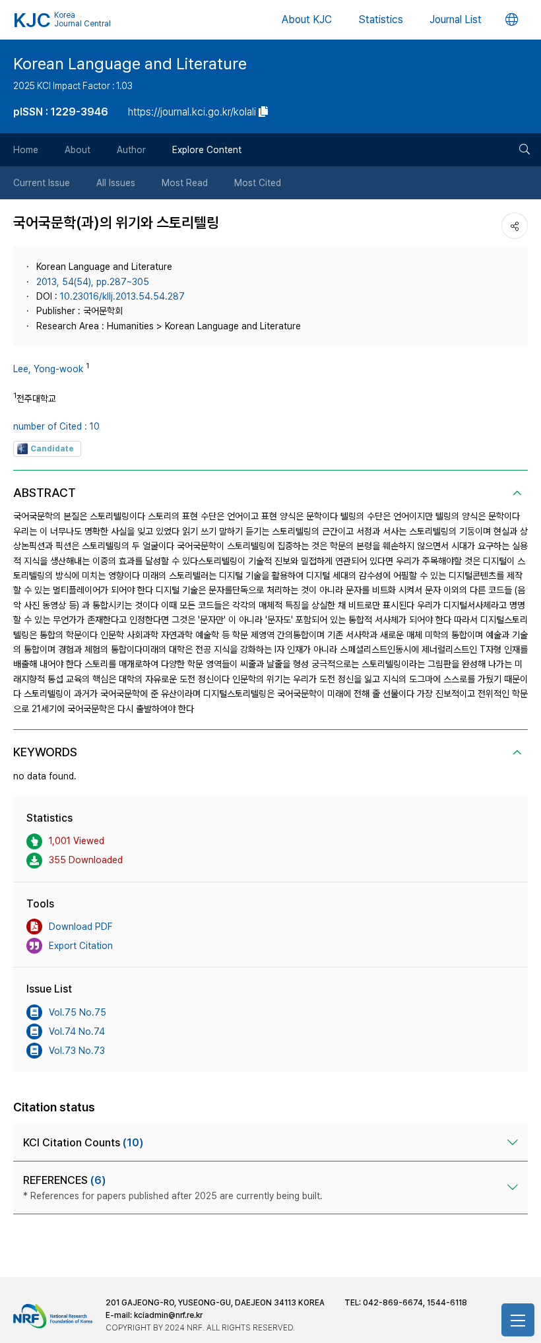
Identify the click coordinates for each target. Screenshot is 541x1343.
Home (25, 150)
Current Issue (41, 183)
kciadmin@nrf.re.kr (168, 1315)
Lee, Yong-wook (48, 369)
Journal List (456, 19)
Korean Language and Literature (130, 63)
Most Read (185, 183)
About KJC (307, 19)
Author (131, 150)
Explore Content (206, 150)
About (77, 150)
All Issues (115, 183)
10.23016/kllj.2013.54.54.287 (122, 296)
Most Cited (257, 183)
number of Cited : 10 (56, 426)
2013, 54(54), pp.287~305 (92, 282)
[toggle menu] (517, 1319)
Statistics (380, 19)
